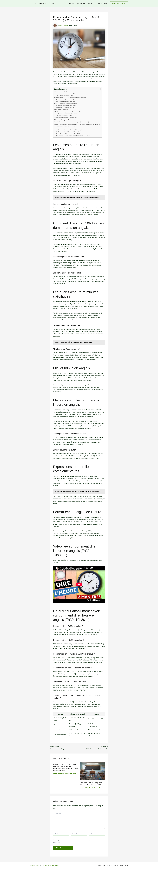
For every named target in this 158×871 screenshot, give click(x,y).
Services (99, 3)
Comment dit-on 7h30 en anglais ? (67, 126)
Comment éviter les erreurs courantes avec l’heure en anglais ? (74, 135)
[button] (119, 3)
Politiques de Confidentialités (50, 865)
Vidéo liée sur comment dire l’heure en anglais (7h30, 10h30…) (72, 122)
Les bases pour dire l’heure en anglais (65, 91)
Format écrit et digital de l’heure (63, 120)
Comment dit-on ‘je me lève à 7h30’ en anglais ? (70, 130)
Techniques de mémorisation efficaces (68, 113)
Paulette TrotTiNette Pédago (42, 3)
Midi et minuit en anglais (61, 109)
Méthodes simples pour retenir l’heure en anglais (68, 111)
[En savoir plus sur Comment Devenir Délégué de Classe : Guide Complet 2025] (92, 771)
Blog (105, 3)
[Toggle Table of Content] (98, 89)
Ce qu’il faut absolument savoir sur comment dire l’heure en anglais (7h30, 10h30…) (77, 124)
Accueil (71, 3)
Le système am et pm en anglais (66, 93)
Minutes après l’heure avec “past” (67, 105)
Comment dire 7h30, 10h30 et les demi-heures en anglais (70, 97)
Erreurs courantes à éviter (65, 115)
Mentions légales (35, 865)
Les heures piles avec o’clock (65, 95)
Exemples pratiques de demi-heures (67, 99)
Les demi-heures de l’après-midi (66, 101)
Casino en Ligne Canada (84, 3)
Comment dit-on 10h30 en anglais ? (67, 128)
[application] (92, 3)
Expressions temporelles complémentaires (66, 117)
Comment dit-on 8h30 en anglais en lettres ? (69, 131)
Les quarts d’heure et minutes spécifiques (66, 103)
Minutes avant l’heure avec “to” (66, 107)
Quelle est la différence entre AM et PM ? (69, 133)
